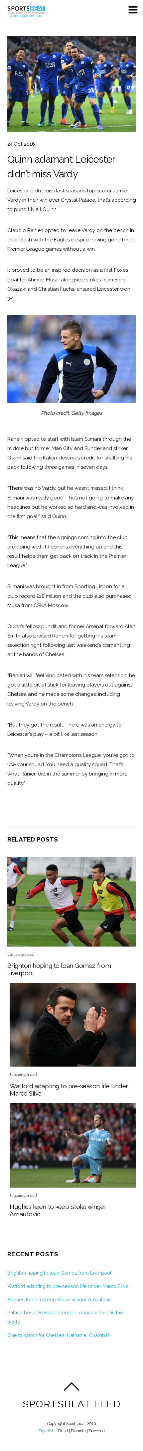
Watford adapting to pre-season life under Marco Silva (67, 1286)
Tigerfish (47, 1430)
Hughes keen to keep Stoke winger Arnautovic (59, 1299)
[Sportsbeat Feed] (26, 15)
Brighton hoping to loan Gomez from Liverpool (59, 1273)
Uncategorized (21, 955)
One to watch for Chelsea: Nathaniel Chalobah (58, 1335)
